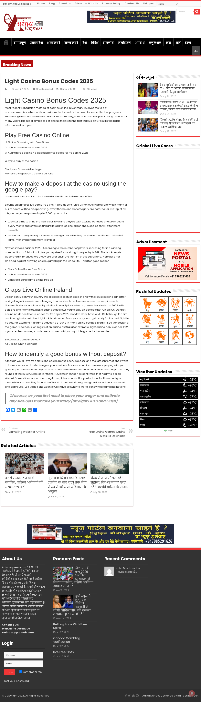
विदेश (95, 43)
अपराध (140, 43)
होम (6, 42)
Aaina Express (151, 695)
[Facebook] (126, 695)
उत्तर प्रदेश (36, 43)
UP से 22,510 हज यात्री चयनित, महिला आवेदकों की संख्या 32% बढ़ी (24, 482)
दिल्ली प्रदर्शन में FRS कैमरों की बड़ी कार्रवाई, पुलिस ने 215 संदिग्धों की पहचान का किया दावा (179, 123)
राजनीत (108, 43)
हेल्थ (188, 43)
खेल (168, 43)
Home (41, 3)
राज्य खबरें (71, 43)
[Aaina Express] (23, 22)
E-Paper (148, 3)
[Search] (197, 12)
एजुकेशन (155, 43)
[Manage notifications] (192, 693)
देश (84, 43)
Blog (52, 3)
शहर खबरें (53, 43)
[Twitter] (129, 695)
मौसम (170, 431)
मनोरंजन (124, 43)
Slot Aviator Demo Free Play (22, 339)
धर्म (178, 43)
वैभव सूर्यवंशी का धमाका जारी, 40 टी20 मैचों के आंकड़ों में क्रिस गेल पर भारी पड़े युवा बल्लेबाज (178, 88)
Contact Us (131, 3)
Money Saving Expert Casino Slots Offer (30, 173)
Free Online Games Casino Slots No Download (107, 432)
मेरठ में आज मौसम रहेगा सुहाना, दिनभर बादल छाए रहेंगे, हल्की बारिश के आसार (109, 482)
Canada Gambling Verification (66, 640)
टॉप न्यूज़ (20, 43)
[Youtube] (133, 695)
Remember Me (32, 672)
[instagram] (137, 695)
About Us (65, 3)
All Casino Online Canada (21, 344)
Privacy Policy (111, 3)
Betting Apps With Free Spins (70, 626)
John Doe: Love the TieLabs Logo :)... (128, 570)
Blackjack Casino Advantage (23, 169)
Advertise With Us (86, 3)
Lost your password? (17, 681)
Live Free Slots (63, 652)
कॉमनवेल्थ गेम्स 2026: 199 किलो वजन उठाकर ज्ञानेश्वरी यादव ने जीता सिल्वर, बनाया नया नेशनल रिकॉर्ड (179, 106)
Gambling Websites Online (27, 430)
